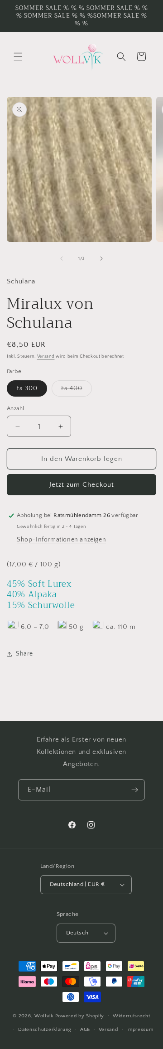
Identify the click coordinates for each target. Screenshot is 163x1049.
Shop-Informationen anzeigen (61, 539)
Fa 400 (76, 390)
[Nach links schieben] (62, 258)
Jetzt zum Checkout (81, 485)
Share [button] (24, 653)
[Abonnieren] (134, 789)
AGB (85, 1029)
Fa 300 (27, 388)
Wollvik (44, 1015)
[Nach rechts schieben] (101, 258)
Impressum (139, 1029)
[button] (18, 57)
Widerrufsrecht (131, 1016)
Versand (46, 356)
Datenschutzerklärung (45, 1029)
